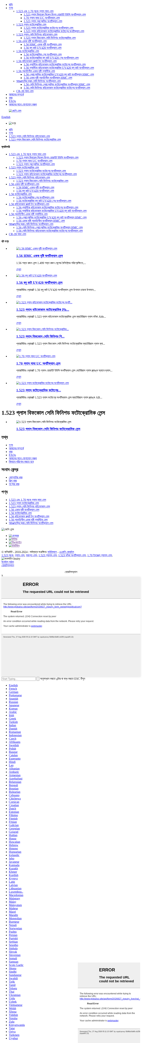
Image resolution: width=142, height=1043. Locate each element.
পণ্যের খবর (14, 484)
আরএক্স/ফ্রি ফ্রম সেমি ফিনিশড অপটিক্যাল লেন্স (38, 81)
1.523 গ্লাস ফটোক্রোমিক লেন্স (31, 24)
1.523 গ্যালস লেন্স (47, 555)
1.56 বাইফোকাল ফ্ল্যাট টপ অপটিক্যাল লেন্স (36, 61)
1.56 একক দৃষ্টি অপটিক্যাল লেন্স (31, 41)
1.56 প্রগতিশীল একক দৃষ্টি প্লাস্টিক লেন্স (35, 71)
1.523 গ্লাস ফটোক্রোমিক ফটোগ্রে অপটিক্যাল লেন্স (48, 27)
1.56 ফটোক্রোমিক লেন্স (27, 51)
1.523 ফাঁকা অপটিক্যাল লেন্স (72, 555)
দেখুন (18, 269)
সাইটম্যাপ (52, 552)
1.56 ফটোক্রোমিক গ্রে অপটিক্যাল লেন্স (43, 54)
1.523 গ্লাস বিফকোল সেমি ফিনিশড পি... (40, 336)
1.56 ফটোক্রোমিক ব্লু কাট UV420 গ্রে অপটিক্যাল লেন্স (51, 57)
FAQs (12, 101)
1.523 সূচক (7, 555)
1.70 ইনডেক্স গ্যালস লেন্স (99, 555)
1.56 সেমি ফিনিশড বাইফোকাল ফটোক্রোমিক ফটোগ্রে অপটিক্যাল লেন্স (57, 87)
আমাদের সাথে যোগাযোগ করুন (23, 104)
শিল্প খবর (13, 480)
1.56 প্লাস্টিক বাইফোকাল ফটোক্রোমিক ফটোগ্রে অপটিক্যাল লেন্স (55, 64)
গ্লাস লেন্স (19, 555)
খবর (10, 97)
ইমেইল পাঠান (7, 561)
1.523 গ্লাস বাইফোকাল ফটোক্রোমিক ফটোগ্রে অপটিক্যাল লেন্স (54, 31)
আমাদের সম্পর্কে (16, 94)
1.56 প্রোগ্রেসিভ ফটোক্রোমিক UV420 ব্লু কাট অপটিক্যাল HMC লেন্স (59, 74)
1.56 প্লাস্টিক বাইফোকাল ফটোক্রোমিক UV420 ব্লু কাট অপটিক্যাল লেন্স (59, 67)
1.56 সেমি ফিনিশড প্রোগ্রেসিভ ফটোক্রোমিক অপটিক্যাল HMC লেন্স (57, 84)
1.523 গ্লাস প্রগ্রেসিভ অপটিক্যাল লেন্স (43, 21)
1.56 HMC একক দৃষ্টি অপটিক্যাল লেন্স (43, 44)
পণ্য (11, 7)
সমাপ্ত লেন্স (31, 555)
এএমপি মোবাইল (66, 552)
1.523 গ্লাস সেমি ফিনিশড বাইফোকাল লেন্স (36, 34)
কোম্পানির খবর (15, 477)
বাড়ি (11, 4)
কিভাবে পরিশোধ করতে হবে (21, 461)
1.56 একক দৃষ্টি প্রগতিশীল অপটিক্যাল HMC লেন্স (48, 77)
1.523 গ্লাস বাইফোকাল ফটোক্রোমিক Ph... (42, 310)
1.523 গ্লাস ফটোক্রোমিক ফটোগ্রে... (38, 390)
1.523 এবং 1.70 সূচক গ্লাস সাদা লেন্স (34, 11)
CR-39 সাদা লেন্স (24, 91)
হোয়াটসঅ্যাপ (7, 565)
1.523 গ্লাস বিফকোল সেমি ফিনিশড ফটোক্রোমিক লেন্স (50, 37)
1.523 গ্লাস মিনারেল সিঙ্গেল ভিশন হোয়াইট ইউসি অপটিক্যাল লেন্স (55, 14)
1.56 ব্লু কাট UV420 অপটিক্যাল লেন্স (42, 47)
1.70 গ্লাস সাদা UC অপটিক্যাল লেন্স (42, 17)
